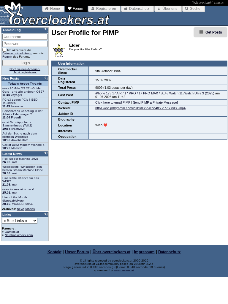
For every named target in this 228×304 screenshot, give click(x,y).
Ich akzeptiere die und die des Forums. (23, 53)
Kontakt (54, 252)
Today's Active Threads (25, 83)
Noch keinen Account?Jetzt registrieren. (25, 70)
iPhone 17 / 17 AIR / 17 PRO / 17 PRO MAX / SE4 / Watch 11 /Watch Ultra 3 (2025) (154, 93)
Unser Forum (77, 252)
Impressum (144, 252)
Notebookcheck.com (19, 235)
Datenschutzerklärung (17, 53)
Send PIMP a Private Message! (155, 102)
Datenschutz (169, 252)
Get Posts (213, 32)
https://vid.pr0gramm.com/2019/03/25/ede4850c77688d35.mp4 (140, 108)
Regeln (7, 56)
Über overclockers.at (111, 252)
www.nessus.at (124, 270)
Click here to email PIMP (112, 102)
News (20, 208)
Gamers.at (12, 231)
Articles (30, 208)
